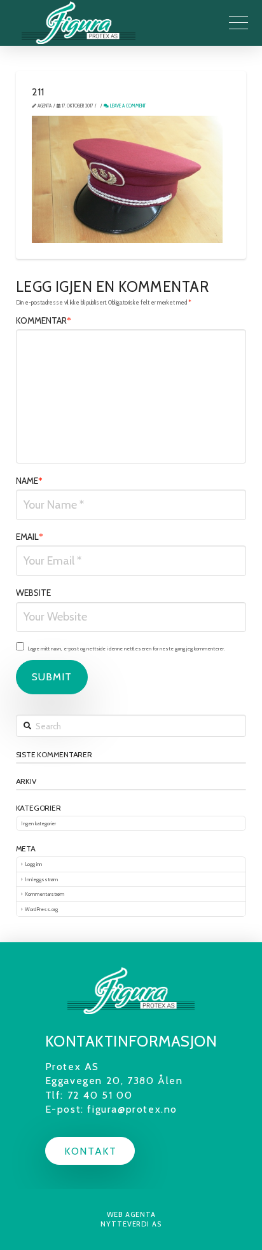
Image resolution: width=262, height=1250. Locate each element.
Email (30, 537)
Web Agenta (131, 1214)
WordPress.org (41, 909)
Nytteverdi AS (131, 1223)
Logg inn (33, 864)
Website (33, 592)
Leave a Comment (127, 106)
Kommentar (44, 320)
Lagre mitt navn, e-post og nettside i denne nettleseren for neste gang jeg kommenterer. (126, 648)
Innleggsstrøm (41, 879)
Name (29, 481)
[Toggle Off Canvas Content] (238, 23)
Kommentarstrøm (44, 894)
